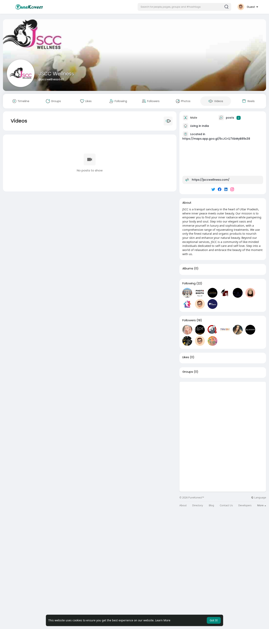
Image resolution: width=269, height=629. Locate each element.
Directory (197, 505)
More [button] (260, 505)
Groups (187, 371)
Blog (211, 505)
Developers (244, 505)
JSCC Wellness (56, 73)
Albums (187, 268)
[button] (184, 7)
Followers (189, 320)
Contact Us (226, 505)
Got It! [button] (214, 620)
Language (260, 497)
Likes (185, 357)
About (183, 505)
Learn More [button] (162, 620)
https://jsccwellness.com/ (210, 180)
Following (189, 283)
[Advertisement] (222, 409)
